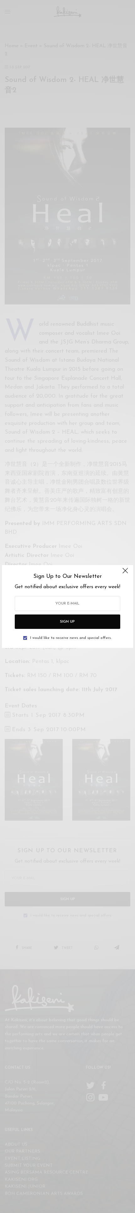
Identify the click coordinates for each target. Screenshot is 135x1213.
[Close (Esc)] (125, 573)
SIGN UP (67, 622)
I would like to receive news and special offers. (70, 638)
